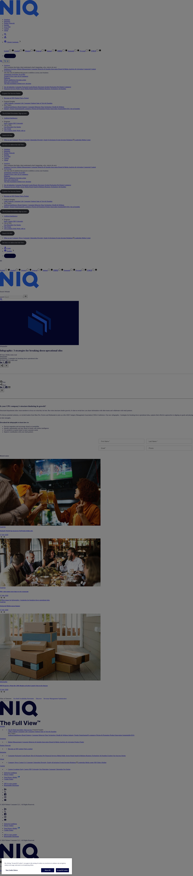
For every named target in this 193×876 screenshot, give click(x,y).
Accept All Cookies (62, 870)
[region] (37, 866)
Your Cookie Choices (12, 870)
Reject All (47, 870)
